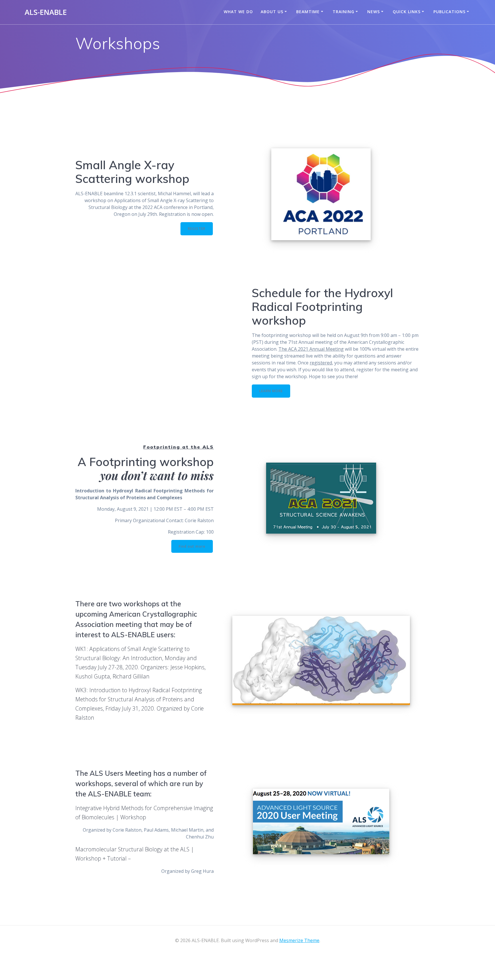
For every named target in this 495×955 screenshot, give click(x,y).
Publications (449, 11)
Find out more (192, 546)
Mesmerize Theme (299, 940)
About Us (272, 11)
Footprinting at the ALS (178, 447)
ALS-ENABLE (46, 12)
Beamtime (308, 11)
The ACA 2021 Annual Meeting (311, 349)
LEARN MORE (271, 390)
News (373, 11)
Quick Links (407, 11)
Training (343, 11)
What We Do (238, 11)
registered (321, 363)
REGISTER (196, 228)
